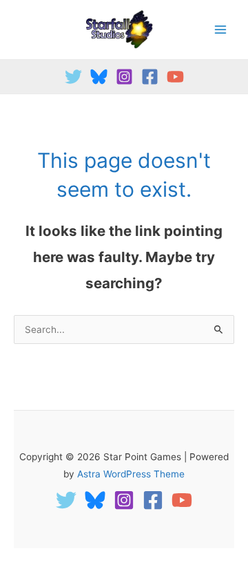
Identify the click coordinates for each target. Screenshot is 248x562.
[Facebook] (149, 76)
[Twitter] (73, 76)
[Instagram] (124, 76)
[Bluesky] (98, 76)
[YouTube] (175, 76)
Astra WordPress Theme (131, 473)
